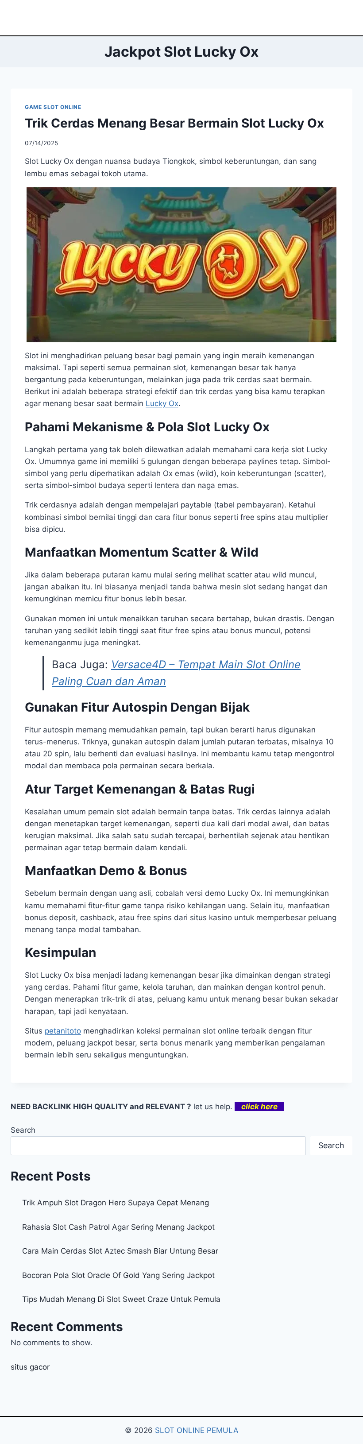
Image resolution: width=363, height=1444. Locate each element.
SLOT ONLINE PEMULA (197, 1430)
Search (23, 1130)
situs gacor (30, 1367)
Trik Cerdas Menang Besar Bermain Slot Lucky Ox (174, 123)
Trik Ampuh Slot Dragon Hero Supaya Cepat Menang (115, 1202)
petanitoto (63, 1030)
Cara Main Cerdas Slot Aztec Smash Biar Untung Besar (120, 1251)
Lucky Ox (162, 403)
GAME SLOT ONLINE (53, 107)
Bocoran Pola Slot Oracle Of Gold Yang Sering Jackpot (118, 1275)
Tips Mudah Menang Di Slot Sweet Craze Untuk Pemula (121, 1299)
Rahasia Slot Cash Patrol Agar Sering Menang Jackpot (118, 1227)
